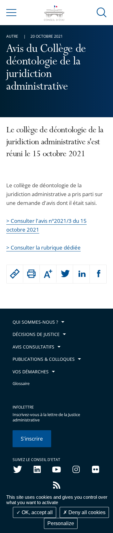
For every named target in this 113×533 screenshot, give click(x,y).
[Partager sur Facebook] (98, 274)
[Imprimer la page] (31, 274)
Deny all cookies (86, 512)
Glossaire (21, 383)
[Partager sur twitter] (64, 274)
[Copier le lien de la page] (15, 274)
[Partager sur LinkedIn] (81, 274)
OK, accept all (36, 512)
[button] (102, 12)
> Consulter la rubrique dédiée (43, 247)
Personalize (60, 523)
